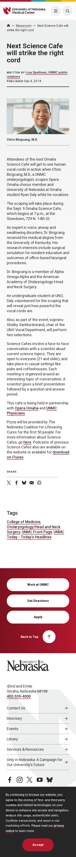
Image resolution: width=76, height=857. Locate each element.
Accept (38, 845)
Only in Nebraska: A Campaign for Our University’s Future (34, 762)
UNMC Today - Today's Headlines (35, 534)
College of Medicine (24, 522)
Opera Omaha (26, 408)
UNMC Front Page (37, 532)
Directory (14, 718)
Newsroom (23, 26)
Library (12, 739)
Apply (38, 617)
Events (12, 728)
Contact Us (16, 708)
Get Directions (38, 601)
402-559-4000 (19, 696)
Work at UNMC (38, 584)
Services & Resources (25, 749)
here (27, 442)
